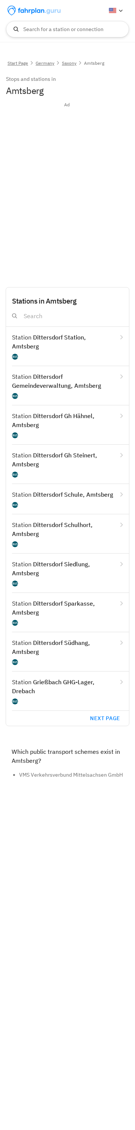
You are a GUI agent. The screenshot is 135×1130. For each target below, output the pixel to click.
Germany (45, 63)
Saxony (69, 63)
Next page (105, 718)
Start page (18, 63)
